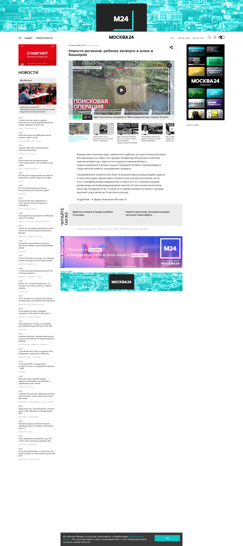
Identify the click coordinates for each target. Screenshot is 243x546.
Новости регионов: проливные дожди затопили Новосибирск (147, 213)
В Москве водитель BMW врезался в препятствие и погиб (34, 136)
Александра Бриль (141, 229)
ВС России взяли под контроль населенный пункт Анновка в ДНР (33, 189)
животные (22, 236)
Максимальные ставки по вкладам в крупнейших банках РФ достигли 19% (35, 324)
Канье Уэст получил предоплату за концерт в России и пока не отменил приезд (35, 285)
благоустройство (31, 169)
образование (34, 402)
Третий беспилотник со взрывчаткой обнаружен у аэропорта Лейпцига (35, 352)
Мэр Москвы (26, 80)
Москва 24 (121, 37)
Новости (28, 72)
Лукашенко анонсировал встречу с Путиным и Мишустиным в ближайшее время (35, 245)
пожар (33, 304)
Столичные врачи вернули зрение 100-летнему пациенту (35, 272)
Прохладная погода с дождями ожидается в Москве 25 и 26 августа (34, 312)
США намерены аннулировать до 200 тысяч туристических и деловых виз (35, 439)
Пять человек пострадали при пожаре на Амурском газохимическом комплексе (36, 299)
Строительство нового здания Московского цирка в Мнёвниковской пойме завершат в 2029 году (35, 122)
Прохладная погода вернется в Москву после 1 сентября (35, 216)
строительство (31, 128)
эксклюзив (45, 221)
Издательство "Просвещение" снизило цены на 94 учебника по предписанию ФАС (36, 411)
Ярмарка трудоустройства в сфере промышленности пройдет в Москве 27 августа (36, 426)
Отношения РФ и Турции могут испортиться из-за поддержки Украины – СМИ (36, 366)
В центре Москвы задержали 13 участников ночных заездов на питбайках (32, 203)
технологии (22, 387)
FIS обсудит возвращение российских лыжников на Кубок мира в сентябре (35, 176)
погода (30, 221)
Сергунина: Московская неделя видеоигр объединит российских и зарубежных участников (34, 381)
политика (22, 154)
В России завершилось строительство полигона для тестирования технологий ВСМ (36, 453)
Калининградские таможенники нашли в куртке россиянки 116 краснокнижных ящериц (36, 338)
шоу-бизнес (23, 291)
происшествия (24, 141)
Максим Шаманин (126, 229)
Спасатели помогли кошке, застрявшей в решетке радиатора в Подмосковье (36, 259)
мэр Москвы (23, 402)
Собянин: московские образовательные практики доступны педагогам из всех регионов (37, 109)
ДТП (33, 141)
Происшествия (93, 45)
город (20, 128)
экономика (22, 329)
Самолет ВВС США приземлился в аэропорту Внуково (33, 149)
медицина (22, 277)
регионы (40, 304)
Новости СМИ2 (66, 271)
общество (22, 221)
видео (116, 229)
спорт (20, 181)
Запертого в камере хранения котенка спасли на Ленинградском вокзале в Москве (35, 230)
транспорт (31, 154)
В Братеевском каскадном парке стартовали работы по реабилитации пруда (35, 162)
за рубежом (35, 357)
